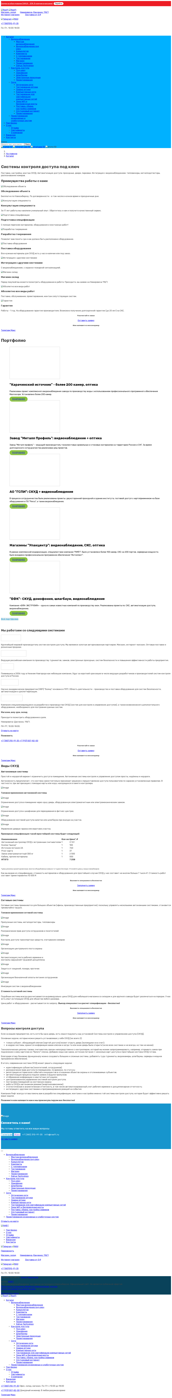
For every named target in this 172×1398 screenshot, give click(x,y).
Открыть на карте (10, 730)
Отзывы (15, 128)
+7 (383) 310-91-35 (10, 741)
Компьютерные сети (26, 92)
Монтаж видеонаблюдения (25, 42)
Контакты (11, 137)
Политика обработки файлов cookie (18, 1289)
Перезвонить (7, 1251)
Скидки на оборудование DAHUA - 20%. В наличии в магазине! (31, 4)
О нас (8, 125)
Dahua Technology (25, 65)
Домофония (21, 73)
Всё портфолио (9, 619)
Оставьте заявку (9, 1139)
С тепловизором (24, 56)
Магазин (20, 61)
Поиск (4, 142)
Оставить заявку (86, 320)
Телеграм (5, 330)
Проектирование (24, 63)
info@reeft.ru (51, 1134)
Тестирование (23, 58)
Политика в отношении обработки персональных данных (29, 1286)
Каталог (10, 37)
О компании (17, 132)
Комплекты (21, 53)
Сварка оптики (23, 89)
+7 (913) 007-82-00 (28, 741)
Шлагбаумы (21, 75)
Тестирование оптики (27, 87)
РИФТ (11, 1282)
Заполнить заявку (86, 885)
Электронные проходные (28, 77)
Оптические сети (24, 85)
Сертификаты (18, 130)
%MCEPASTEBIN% (1, 6)
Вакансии (11, 135)
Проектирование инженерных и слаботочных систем (21, 118)
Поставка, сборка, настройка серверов (26, 107)
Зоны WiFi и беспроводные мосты (26, 102)
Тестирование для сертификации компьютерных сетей (26, 96)
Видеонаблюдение (20, 39)
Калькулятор (22, 51)
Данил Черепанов (29, 1277)
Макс (12, 330)
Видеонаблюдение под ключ (25, 1159)
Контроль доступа (20, 68)
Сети (13, 82)
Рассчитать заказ (10, 1293)
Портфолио (11, 123)
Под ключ (20, 70)
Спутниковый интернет (28, 111)
